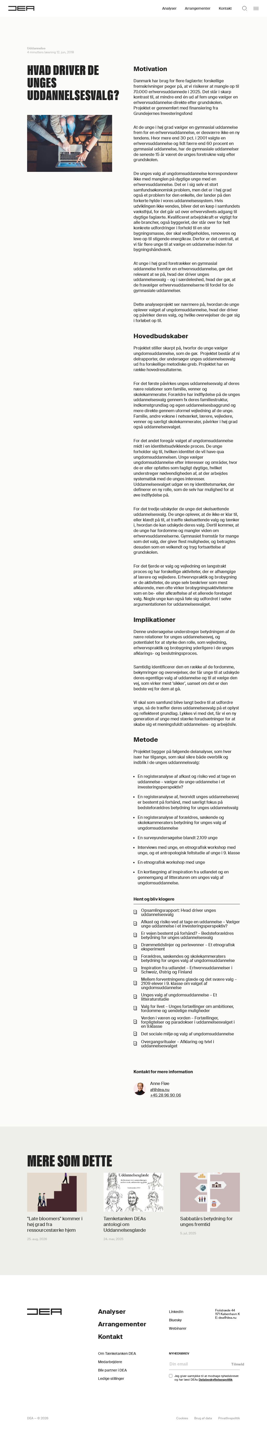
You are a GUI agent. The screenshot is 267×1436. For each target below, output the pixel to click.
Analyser (169, 8)
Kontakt (225, 8)
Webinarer (177, 1328)
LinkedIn (176, 1311)
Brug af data (203, 1418)
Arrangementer (197, 8)
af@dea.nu (159, 1089)
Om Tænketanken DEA (117, 1353)
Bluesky (175, 1320)
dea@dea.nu (227, 1318)
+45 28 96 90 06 (165, 1095)
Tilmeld (237, 1364)
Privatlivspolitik (229, 1418)
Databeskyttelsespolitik (216, 1379)
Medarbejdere (110, 1361)
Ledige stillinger (111, 1378)
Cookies (182, 1418)
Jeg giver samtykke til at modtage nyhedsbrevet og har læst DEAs (206, 1377)
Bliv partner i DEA (112, 1370)
